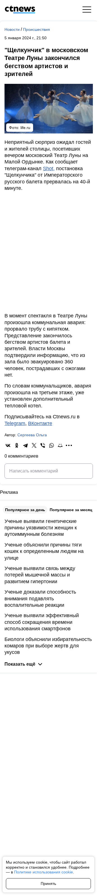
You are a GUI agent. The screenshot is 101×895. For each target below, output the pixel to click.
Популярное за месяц (71, 510)
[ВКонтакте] (8, 445)
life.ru (25, 127)
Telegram (14, 423)
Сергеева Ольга (32, 435)
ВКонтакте (40, 423)
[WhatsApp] (51, 445)
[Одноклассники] (16, 445)
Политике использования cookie (43, 872)
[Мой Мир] (60, 445)
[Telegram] (25, 445)
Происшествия (36, 29)
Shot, (49, 168)
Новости (12, 29)
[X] (34, 445)
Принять (48, 883)
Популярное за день (25, 510)
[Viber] (42, 445)
